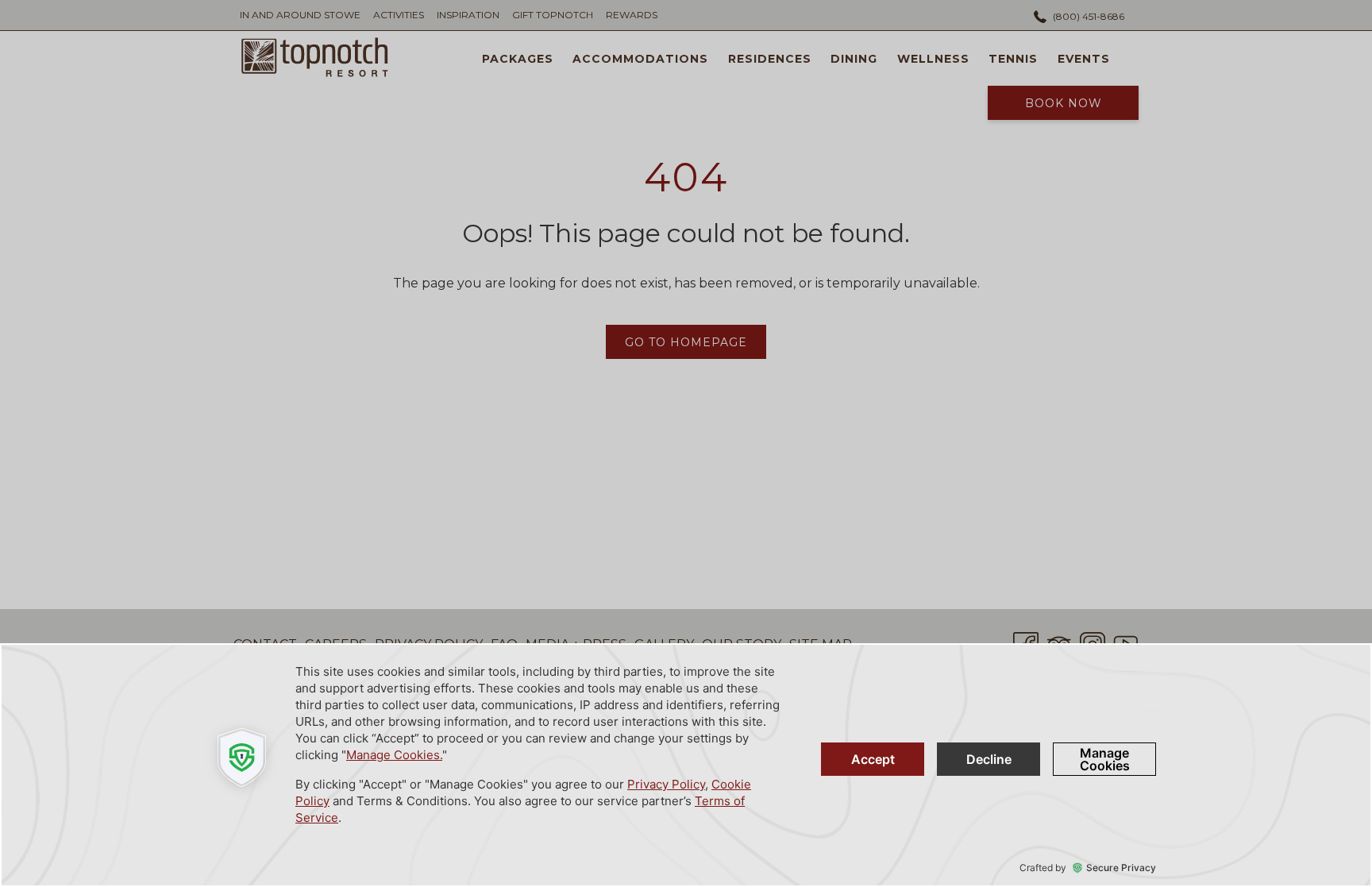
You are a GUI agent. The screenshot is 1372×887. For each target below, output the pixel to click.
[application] (686, 765)
